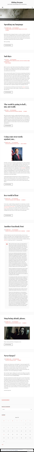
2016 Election (8, 111)
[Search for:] (17, 409)
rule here (23, 86)
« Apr (2, 444)
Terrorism (20, 111)
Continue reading (7, 45)
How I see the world (23, 60)
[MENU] (2, 7)
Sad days (7, 56)
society (8, 61)
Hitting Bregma (17, 2)
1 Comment (7, 30)
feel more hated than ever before (9, 206)
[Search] (31, 7)
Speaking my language (13, 24)
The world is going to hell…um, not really (15, 105)
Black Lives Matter (9, 60)
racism (5, 61)
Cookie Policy (16, 450)
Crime (14, 60)
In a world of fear (11, 195)
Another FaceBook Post (14, 226)
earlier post (5, 240)
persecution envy (6, 207)
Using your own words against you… (13, 137)
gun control (17, 60)
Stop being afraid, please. (14, 318)
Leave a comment (23, 143)
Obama (28, 60)
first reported (23, 167)
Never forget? (9, 355)
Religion (14, 143)
